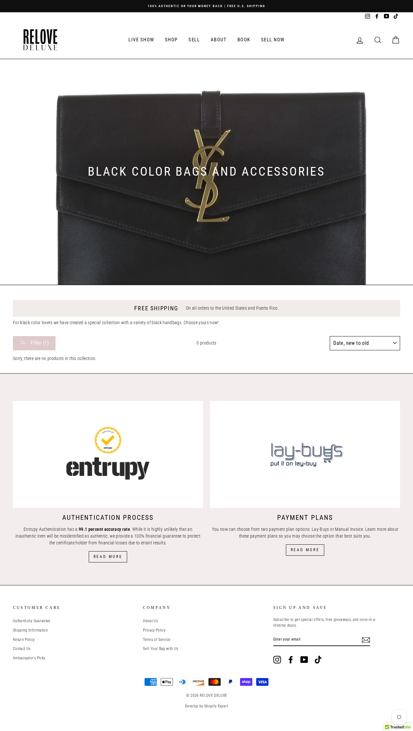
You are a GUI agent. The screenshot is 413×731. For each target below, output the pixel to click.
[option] (206, 6)
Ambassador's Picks (29, 658)
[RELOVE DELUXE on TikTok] (318, 660)
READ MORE (305, 550)
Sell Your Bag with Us (160, 648)
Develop (191, 706)
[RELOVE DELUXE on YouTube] (304, 660)
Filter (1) (39, 343)
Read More (108, 556)
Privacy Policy (154, 630)
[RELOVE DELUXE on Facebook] (291, 660)
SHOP (171, 40)
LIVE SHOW (141, 40)
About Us (150, 621)
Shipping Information (30, 630)
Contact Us (22, 648)
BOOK (243, 40)
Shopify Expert (216, 706)
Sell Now (273, 40)
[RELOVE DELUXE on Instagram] (277, 660)
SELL (194, 40)
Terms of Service (157, 639)
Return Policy (24, 639)
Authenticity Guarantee (32, 621)
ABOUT (219, 40)
